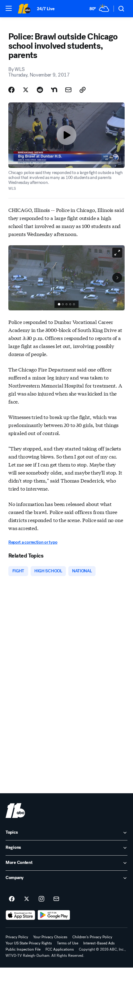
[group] (66, 304)
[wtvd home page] (15, 810)
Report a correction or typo (32, 542)
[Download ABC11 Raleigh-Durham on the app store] (20, 915)
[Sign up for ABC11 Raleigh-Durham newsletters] (56, 899)
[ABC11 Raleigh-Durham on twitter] (26, 899)
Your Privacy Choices (50, 937)
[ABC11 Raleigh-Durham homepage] (24, 9)
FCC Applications (59, 949)
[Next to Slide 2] (117, 278)
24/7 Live (45, 9)
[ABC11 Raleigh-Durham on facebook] (12, 899)
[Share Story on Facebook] (11, 90)
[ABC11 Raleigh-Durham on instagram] (41, 899)
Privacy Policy (17, 937)
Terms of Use (67, 943)
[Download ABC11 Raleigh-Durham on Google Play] (54, 915)
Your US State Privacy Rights (29, 943)
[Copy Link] (82, 90)
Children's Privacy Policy (92, 937)
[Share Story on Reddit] (40, 90)
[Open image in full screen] (117, 253)
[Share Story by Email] (68, 90)
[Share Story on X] (25, 90)
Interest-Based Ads (99, 943)
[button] (8, 8)
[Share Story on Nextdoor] (54, 90)
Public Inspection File (23, 949)
